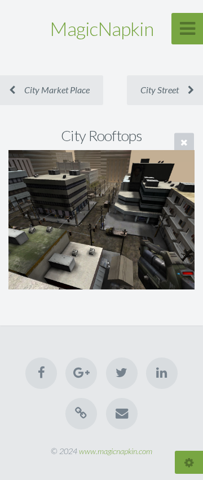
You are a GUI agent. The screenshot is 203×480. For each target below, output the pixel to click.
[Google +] (81, 373)
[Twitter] (122, 373)
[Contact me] (122, 413)
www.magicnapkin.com (115, 451)
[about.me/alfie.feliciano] (81, 413)
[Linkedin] (162, 373)
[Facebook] (41, 373)
